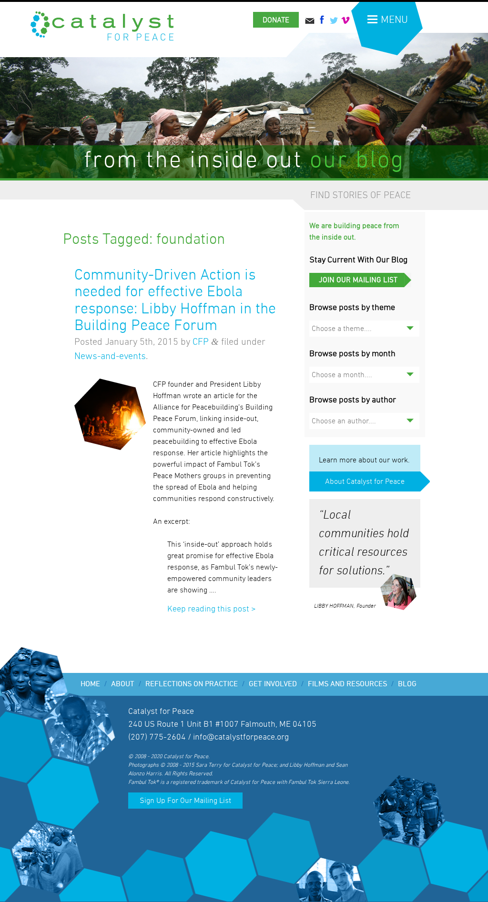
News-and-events (110, 356)
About (126, 684)
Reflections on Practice (195, 684)
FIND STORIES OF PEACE (360, 195)
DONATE (276, 20)
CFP (201, 342)
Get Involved (276, 684)
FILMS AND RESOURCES (351, 684)
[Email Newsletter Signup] (360, 285)
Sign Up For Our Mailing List (185, 800)
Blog (407, 684)
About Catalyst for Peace (365, 481)
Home (94, 684)
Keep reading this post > (211, 609)
